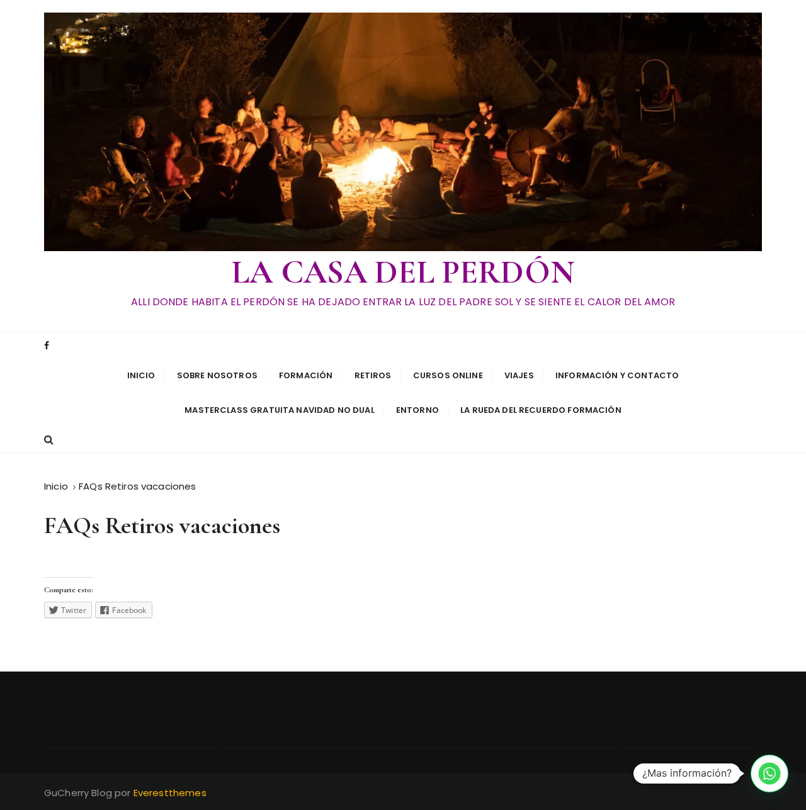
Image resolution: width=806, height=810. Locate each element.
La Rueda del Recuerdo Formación (541, 410)
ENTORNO (417, 410)
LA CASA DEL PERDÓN (403, 272)
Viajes (519, 375)
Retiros (373, 375)
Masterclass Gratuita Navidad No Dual (279, 410)
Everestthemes (170, 792)
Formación (305, 375)
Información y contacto (617, 375)
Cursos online (448, 375)
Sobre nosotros (217, 375)
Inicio (141, 375)
